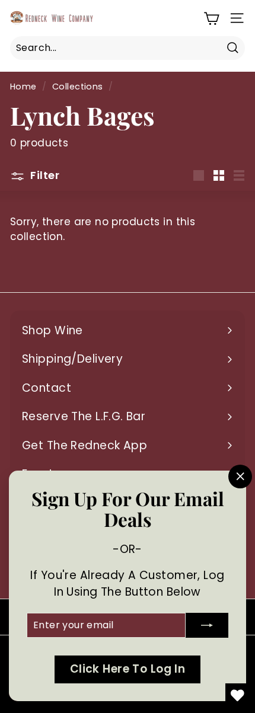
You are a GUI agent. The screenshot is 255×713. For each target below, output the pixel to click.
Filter (43, 175)
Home (23, 86)
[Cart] (211, 18)
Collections (77, 86)
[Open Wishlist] (237, 695)
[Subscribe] (207, 625)
